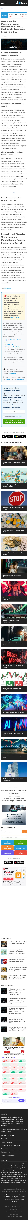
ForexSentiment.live (16, 1097)
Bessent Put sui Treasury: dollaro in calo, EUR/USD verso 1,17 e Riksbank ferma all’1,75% (18, 1029)
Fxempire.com (7, 288)
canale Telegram (6, 1131)
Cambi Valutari (7, 853)
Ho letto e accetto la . (13, 416)
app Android (20, 379)
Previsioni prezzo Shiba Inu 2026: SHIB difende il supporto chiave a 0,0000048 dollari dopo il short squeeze (17, 1010)
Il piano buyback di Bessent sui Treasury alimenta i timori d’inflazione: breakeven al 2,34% (17, 1001)
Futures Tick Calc (14, 1191)
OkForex (5, 37)
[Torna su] (25, 1216)
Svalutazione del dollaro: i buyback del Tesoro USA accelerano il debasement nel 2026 (17, 1020)
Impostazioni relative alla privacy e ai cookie (14, 1211)
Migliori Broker (7, 848)
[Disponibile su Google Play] (20, 436)
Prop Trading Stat (6, 1191)
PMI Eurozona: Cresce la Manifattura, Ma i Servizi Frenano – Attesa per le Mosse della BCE (14, 792)
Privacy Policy (18, 416)
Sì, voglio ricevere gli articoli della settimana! (14, 421)
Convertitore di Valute (20, 848)
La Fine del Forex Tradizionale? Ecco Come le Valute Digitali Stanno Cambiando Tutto (17, 977)
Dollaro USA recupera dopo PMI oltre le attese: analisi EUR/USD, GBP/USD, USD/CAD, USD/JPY (17, 991)
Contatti (13, 1216)
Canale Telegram (7, 843)
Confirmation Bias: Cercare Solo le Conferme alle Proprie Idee (18, 942)
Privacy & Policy (19, 1216)
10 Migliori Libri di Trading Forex (10, 1145)
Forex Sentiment (20, 1189)
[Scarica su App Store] (7, 436)
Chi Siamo (8, 1216)
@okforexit (12, 374)
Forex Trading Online (14, 1214)
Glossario (21, 853)
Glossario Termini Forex (8, 1155)
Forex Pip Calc (23, 1191)
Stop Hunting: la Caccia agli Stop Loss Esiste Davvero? (16, 960)
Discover (21, 1100)
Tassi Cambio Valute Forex (8, 1149)
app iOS (8, 379)
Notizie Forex (20, 843)
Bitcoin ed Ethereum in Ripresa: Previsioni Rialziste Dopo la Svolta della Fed (14, 800)
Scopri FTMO (14, 318)
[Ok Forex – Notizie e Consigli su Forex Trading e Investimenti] (21, 3)
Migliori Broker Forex (7, 1139)
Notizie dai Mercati (6, 1142)
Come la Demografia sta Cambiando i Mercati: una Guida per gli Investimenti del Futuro (17, 952)
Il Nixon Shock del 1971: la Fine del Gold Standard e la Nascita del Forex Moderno (18, 969)
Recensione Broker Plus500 (10, 1189)
